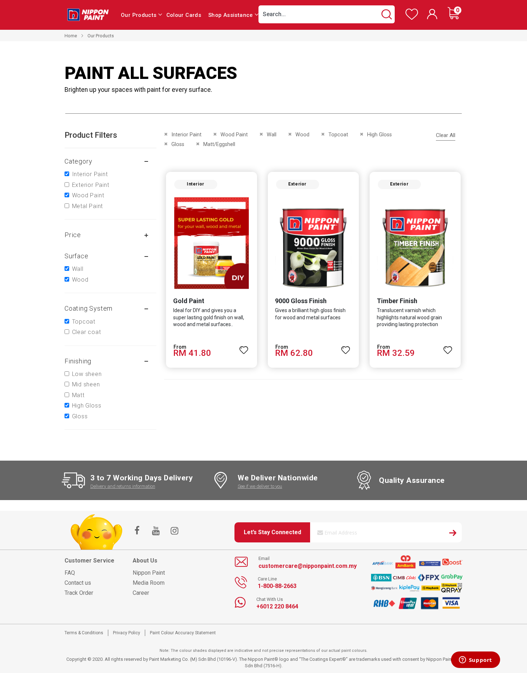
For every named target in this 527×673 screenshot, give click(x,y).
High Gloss (86, 405)
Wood (80, 279)
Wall (78, 268)
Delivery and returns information (122, 486)
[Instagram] (174, 531)
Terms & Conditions (84, 632)
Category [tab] (78, 161)
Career (141, 592)
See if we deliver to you (260, 486)
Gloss (80, 416)
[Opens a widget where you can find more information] (475, 660)
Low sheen (87, 374)
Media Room (149, 582)
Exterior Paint (90, 185)
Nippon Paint (149, 572)
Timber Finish (397, 301)
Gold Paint (188, 301)
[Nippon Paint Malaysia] (88, 14)
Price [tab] (73, 235)
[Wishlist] (411, 18)
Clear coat (86, 332)
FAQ (70, 572)
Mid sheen (86, 384)
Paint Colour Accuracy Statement (183, 632)
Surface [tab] (77, 256)
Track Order (79, 592)
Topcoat (84, 321)
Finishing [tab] (78, 361)
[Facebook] (137, 531)
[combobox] (326, 14)
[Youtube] (155, 531)
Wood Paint (88, 195)
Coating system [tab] (89, 308)
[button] (244, 347)
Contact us (78, 582)
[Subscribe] (453, 534)
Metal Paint (87, 206)
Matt (78, 395)
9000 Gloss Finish (301, 301)
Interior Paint (90, 174)
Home (71, 35)
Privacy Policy (126, 632)
